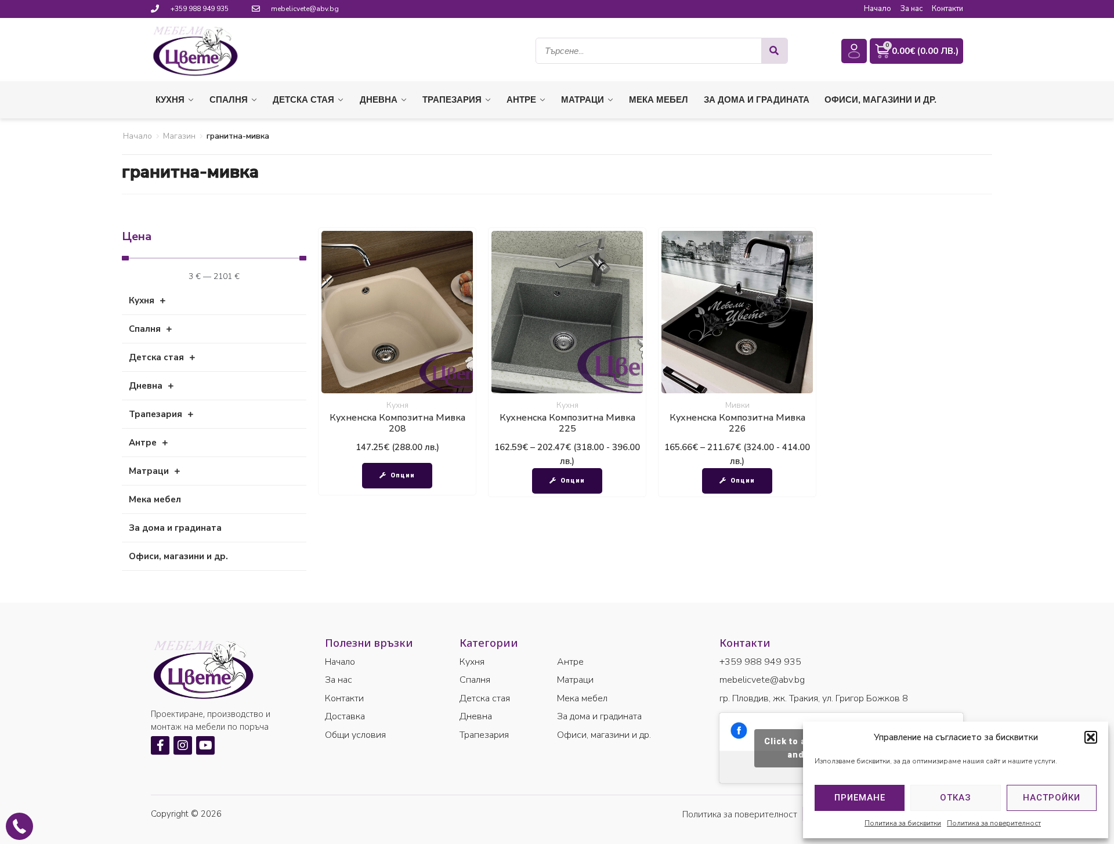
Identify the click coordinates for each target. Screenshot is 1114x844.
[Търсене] (774, 50)
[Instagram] (182, 745)
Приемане (859, 797)
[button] (1091, 737)
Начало (137, 136)
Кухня (397, 405)
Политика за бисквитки (903, 823)
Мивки (737, 405)
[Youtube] (205, 745)
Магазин (179, 136)
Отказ (955, 797)
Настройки (1051, 797)
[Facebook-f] (160, 745)
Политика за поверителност (994, 823)
